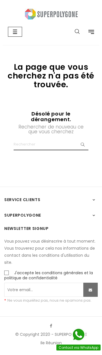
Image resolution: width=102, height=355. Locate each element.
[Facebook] (51, 326)
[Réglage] (88, 32)
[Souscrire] (90, 290)
